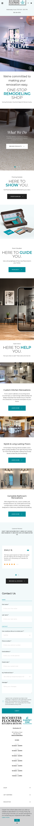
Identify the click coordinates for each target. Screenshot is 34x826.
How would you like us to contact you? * (13, 631)
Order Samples (15, 196)
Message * (5, 682)
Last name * (5, 615)
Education (7, 802)
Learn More (15, 408)
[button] (17, 635)
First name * (5, 604)
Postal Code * (5, 662)
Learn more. (6, 817)
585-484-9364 (17, 12)
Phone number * (6, 641)
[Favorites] (28, 3)
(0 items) (31, 3)
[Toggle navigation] (2, 3)
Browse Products (15, 146)
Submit (17, 711)
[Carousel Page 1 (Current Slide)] (15, 167)
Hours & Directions (17, 735)
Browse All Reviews (16, 581)
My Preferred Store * (7, 672)
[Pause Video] (30, 68)
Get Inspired (7, 795)
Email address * (6, 651)
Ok (17, 820)
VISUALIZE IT (15, 269)
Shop (5, 787)
